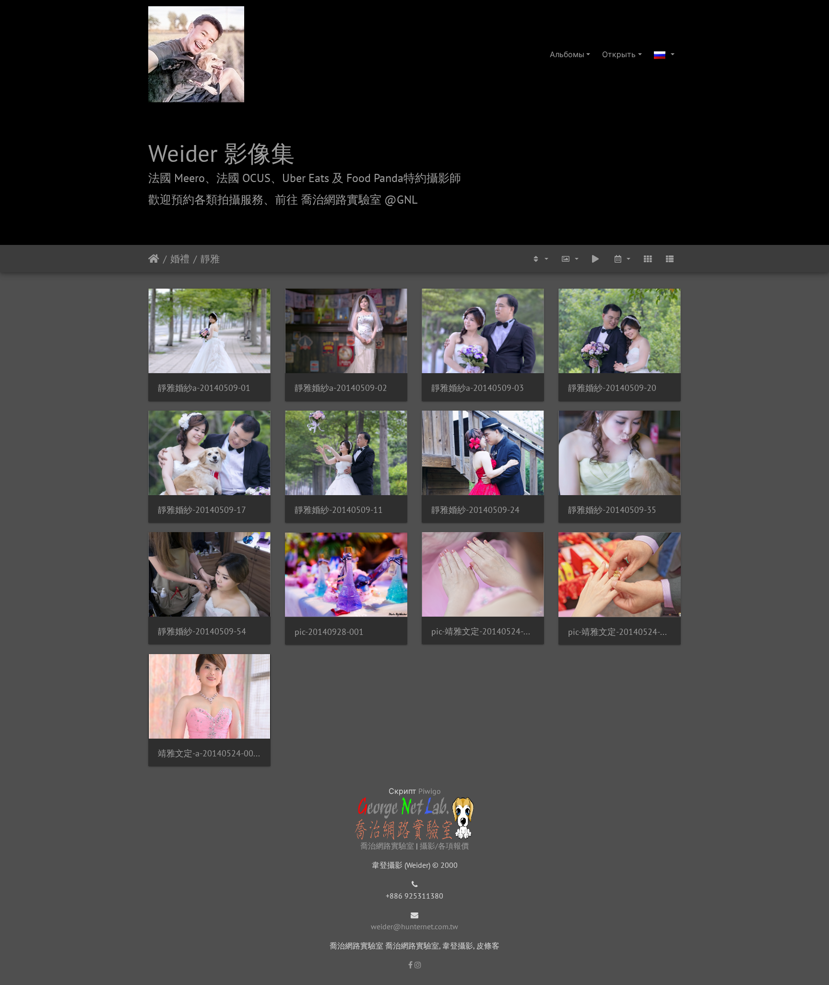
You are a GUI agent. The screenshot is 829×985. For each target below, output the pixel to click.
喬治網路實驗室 (387, 846)
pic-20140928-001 (329, 632)
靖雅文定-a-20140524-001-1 (209, 753)
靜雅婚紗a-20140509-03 (477, 388)
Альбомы (567, 54)
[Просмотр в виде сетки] (648, 258)
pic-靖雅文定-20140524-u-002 (619, 632)
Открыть (619, 54)
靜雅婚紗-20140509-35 (612, 510)
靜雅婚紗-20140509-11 (339, 510)
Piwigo (429, 791)
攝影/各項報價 (444, 846)
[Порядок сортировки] (540, 258)
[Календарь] (621, 258)
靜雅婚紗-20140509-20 (612, 388)
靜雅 (210, 259)
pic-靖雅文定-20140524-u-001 (482, 631)
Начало (153, 259)
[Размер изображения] (569, 258)
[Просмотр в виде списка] (670, 258)
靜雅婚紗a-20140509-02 (341, 388)
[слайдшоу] (595, 258)
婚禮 (179, 259)
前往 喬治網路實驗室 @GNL (346, 199)
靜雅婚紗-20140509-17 (202, 510)
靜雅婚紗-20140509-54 (202, 631)
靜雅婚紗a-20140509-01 (204, 388)
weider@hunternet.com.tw (414, 926)
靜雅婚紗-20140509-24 (475, 510)
